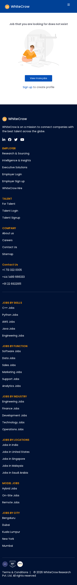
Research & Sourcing (15, 153)
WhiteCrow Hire (12, 188)
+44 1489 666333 (13, 277)
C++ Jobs (8, 308)
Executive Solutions (14, 167)
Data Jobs (8, 358)
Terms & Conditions (15, 572)
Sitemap (7, 254)
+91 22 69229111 (11, 284)
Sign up (27, 87)
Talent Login (10, 211)
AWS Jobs (8, 322)
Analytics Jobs (11, 386)
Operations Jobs (13, 429)
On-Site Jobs (10, 495)
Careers (7, 240)
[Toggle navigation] (71, 6)
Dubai (6, 525)
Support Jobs (10, 379)
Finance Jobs (10, 408)
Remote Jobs (10, 502)
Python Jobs (10, 315)
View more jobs (38, 78)
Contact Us (9, 247)
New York (8, 539)
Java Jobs (8, 329)
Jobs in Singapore (13, 459)
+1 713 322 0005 (12, 270)
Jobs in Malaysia (12, 466)
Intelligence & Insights (16, 160)
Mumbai (7, 546)
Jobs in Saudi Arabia (15, 473)
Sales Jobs (9, 365)
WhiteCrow (17, 118)
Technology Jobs (13, 422)
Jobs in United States (16, 452)
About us (8, 233)
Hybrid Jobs (9, 488)
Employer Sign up (13, 181)
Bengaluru (8, 518)
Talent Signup (11, 218)
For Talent (8, 204)
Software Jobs (11, 351)
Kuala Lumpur (11, 532)
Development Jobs (14, 415)
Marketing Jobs (12, 372)
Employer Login (12, 174)
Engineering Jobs (13, 335)
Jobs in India (10, 445)
